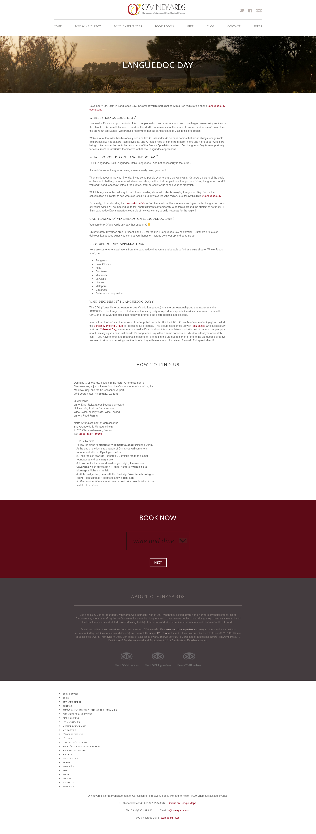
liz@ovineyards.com (178, 810)
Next (158, 562)
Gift (190, 26)
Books (66, 697)
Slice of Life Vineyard (75, 750)
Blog (210, 26)
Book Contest (70, 693)
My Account (69, 730)
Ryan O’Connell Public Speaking (81, 746)
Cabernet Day (108, 329)
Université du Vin (135, 203)
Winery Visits (70, 782)
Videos (66, 762)
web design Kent (170, 817)
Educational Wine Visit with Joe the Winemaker (90, 710)
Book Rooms (164, 26)
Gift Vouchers (71, 718)
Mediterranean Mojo (74, 726)
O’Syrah (67, 738)
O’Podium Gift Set (73, 734)
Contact (234, 26)
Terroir (67, 778)
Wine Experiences (128, 26)
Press (258, 26)
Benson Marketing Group (108, 325)
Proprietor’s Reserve (75, 742)
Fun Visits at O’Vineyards (77, 714)
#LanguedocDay (211, 196)
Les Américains (71, 722)
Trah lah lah (70, 758)
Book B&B (68, 766)
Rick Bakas (198, 325)
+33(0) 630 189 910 (90, 434)
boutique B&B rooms (158, 633)
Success (67, 754)
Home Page (68, 786)
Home (58, 26)
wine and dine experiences (181, 629)
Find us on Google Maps (182, 803)
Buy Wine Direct (88, 26)
